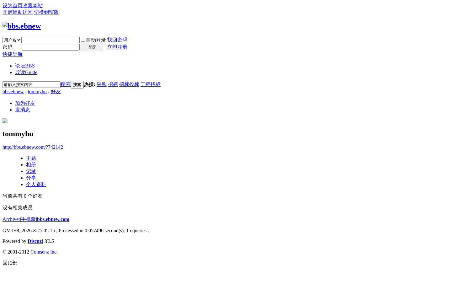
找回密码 (117, 39)
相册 (31, 164)
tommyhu (37, 91)
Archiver (11, 219)
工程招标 (150, 84)
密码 (8, 47)
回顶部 (10, 262)
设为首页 (13, 5)
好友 (56, 91)
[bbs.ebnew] (22, 26)
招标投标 (129, 84)
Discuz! (35, 241)
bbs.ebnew (13, 91)
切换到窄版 (46, 12)
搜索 (66, 84)
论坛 (25, 65)
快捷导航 (13, 54)
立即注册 (117, 47)
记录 (31, 171)
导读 (26, 72)
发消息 (22, 109)
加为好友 (25, 103)
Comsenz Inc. (44, 251)
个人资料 (36, 184)
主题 (31, 158)
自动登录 (96, 40)
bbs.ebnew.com (53, 219)
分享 (31, 177)
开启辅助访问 (18, 12)
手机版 (28, 219)
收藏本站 (33, 5)
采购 (102, 84)
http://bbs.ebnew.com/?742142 (33, 147)
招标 (113, 84)
